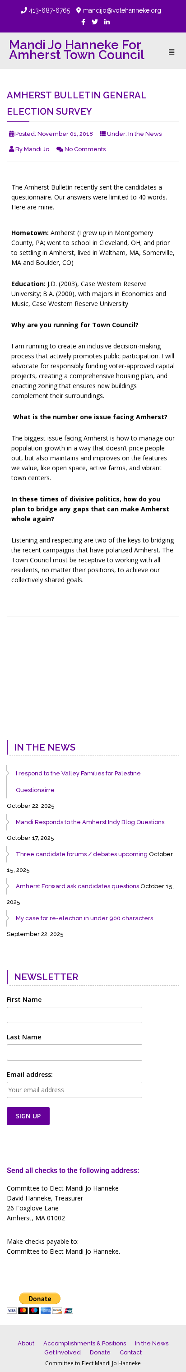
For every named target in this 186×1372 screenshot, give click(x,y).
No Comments (85, 149)
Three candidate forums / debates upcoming (82, 854)
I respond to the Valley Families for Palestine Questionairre (78, 781)
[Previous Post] (16, 715)
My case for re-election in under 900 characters (84, 918)
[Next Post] (169, 715)
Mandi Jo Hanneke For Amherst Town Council (76, 49)
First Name (24, 999)
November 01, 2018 (65, 133)
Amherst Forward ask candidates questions (77, 886)
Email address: (30, 1074)
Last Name (24, 1037)
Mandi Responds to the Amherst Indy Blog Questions (90, 822)
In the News (145, 133)
